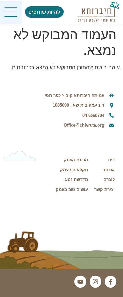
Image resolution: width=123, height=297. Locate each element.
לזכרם (109, 179)
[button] (11, 12)
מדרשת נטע (76, 179)
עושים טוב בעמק (72, 189)
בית (111, 160)
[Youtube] (80, 282)
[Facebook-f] (110, 282)
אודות (109, 169)
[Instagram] (95, 282)
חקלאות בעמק (74, 169)
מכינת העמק (76, 160)
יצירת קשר (104, 189)
